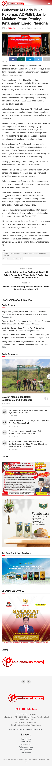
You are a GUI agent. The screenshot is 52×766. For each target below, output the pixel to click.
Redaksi (12, 729)
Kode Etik (20, 729)
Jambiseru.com (26, 744)
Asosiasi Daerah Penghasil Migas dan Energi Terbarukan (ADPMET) (25, 254)
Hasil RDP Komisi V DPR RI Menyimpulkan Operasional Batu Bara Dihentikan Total (29, 421)
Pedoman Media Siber (34, 729)
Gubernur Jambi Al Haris (12, 259)
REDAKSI (11, 28)
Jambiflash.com (26, 741)
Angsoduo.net (26, 739)
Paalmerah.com (13, 759)
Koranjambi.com (26, 749)
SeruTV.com (26, 752)
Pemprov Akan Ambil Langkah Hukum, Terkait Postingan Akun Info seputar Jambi (26, 432)
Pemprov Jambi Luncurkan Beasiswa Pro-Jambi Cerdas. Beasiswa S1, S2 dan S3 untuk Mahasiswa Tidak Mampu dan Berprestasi (28, 443)
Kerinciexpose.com (26, 747)
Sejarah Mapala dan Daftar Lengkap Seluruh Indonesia (17, 398)
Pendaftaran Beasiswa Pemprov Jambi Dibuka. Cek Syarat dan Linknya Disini (28, 411)
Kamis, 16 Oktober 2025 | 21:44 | (30, 28)
